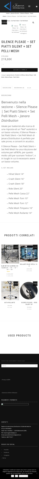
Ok (12, 476)
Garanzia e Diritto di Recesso (9, 392)
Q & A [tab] (29, 87)
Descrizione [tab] (7, 87)
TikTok (4, 458)
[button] (33, 22)
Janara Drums (15, 13)
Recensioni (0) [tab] (19, 87)
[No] (37, 473)
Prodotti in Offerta (20, 75)
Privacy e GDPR (6, 379)
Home (8, 13)
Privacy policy (23, 476)
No (16, 476)
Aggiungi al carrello (20, 69)
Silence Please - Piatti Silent (12, 77)
